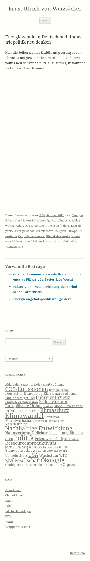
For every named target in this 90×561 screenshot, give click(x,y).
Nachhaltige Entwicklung (38, 428)
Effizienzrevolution (61, 393)
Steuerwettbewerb (55, 451)
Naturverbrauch (20, 432)
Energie (77, 215)
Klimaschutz (54, 410)
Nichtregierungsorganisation (59, 433)
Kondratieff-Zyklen (29, 241)
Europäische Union (23, 405)
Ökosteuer (54, 465)
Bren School (13, 490)
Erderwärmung (54, 402)
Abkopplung (13, 384)
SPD (64, 447)
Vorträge (45, 220)
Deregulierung (59, 390)
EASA (8, 501)
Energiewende (25, 231)
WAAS (9, 521)
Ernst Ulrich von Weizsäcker (45, 8)
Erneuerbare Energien (51, 231)
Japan (11, 410)
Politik (24, 437)
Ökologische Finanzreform (25, 465)
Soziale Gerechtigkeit (19, 447)
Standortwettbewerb (23, 450)
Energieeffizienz (59, 226)
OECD (9, 439)
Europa (72, 231)
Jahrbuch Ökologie (18, 511)
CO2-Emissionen (35, 226)
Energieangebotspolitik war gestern (42, 299)
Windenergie (14, 247)
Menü (45, 20)
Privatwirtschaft (49, 438)
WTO (63, 455)
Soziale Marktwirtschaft (47, 447)
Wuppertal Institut (17, 527)
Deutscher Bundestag (24, 393)
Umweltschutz (16, 455)
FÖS (8, 506)
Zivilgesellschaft (22, 460)
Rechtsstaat (71, 439)
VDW (8, 516)
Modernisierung (16, 424)
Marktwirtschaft (19, 420)
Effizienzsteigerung (20, 398)
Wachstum (48, 455)
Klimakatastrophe (58, 236)
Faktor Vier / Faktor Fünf (21, 220)
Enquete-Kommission (21, 402)
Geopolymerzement (31, 236)
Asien (19, 226)
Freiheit (48, 406)
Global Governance (68, 406)
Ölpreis (69, 464)
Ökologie (52, 460)
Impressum (77, 553)
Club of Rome (14, 495)
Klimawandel (24, 416)
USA (33, 454)
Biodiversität (42, 384)
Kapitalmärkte (28, 411)
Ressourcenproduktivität (59, 241)
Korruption (52, 417)
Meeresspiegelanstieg (49, 421)
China (59, 384)
